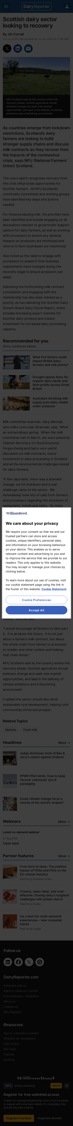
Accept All (36, 610)
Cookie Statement (53, 589)
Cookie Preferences (36, 600)
